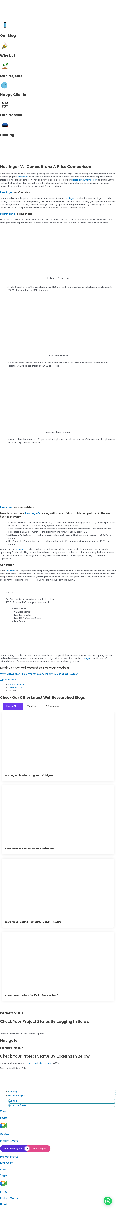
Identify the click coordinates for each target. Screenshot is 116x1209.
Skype (4, 1117)
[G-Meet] (3, 1128)
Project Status (9, 1156)
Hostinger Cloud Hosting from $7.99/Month (31, 775)
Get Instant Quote (17, 1095)
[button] (108, 1201)
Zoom (3, 1111)
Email (3, 1204)
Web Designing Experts (40, 1063)
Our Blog (13, 1091)
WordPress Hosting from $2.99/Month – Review (33, 922)
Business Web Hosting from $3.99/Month (29, 848)
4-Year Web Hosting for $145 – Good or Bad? (31, 995)
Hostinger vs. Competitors (85, 180)
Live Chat (6, 1162)
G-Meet (5, 1134)
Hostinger (23, 176)
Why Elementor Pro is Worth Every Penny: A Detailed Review (39, 673)
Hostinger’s (7, 213)
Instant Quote (9, 1140)
